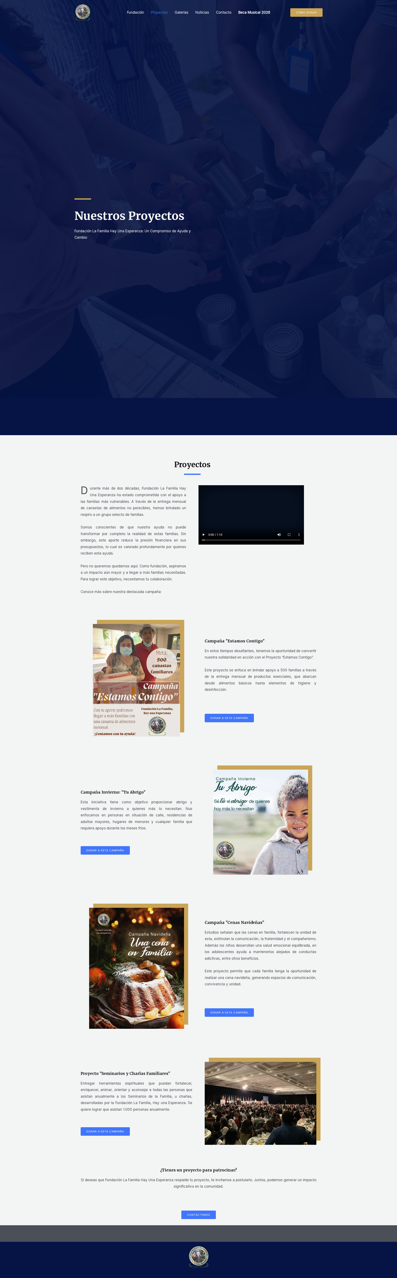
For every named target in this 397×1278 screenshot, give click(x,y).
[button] (306, 12)
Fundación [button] (135, 12)
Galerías (181, 12)
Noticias (202, 12)
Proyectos (159, 12)
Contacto (223, 12)
